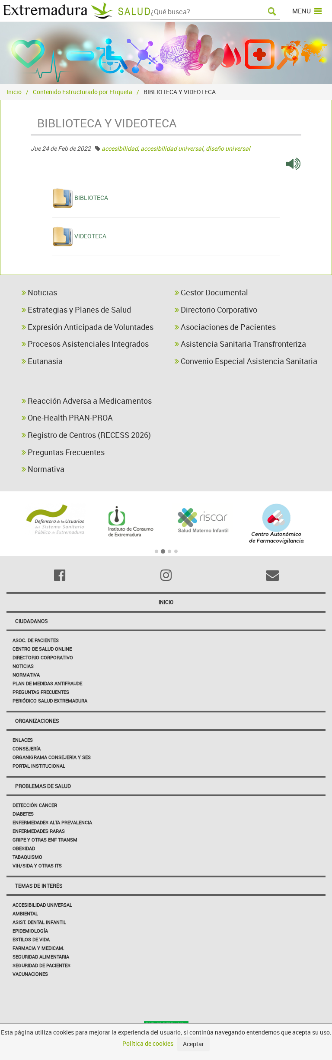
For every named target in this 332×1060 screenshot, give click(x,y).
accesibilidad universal (171, 148)
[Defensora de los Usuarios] (55, 519)
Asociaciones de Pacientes (227, 327)
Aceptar (193, 1044)
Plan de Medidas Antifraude (47, 683)
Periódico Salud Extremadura (50, 700)
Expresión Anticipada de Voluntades (89, 327)
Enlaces (23, 740)
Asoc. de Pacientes (36, 640)
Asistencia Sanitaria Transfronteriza (242, 344)
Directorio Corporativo (218, 309)
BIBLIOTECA (91, 197)
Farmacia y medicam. (38, 948)
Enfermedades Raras (39, 831)
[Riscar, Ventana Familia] (202, 519)
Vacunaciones (30, 974)
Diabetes (23, 813)
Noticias (41, 292)
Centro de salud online (42, 648)
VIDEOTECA (90, 236)
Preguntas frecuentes (41, 692)
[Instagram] (166, 575)
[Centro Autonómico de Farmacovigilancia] (276, 523)
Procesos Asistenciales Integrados (87, 344)
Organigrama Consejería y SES (52, 757)
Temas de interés (38, 885)
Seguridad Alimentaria (41, 956)
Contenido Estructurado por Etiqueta (82, 92)
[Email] (272, 575)
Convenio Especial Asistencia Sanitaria (248, 361)
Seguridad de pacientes (41, 965)
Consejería (27, 748)
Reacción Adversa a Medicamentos (89, 401)
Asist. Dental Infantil (39, 922)
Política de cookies (147, 1043)
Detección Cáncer (35, 805)
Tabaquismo (27, 857)
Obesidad (24, 848)
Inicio (14, 92)
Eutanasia (44, 361)
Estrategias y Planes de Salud (78, 309)
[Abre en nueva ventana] (293, 163)
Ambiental (25, 913)
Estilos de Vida (31, 939)
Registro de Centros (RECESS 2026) (88, 435)
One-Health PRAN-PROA (69, 417)
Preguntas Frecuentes (65, 452)
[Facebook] (59, 575)
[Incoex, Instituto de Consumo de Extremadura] (129, 521)
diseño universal (228, 148)
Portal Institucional (39, 766)
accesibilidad (120, 148)
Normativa (45, 469)
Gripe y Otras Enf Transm (45, 839)
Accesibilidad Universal (42, 905)
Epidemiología (30, 930)
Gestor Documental (213, 292)
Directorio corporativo (43, 657)
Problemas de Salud (43, 785)
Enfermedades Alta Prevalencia (52, 822)
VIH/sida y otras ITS (37, 865)
